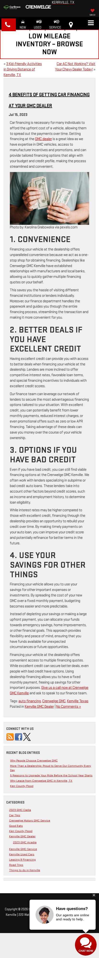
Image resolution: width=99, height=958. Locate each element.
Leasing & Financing (22, 860)
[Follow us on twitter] (27, 737)
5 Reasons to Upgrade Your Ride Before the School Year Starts (51, 775)
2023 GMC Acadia (25, 842)
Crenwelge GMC (54, 701)
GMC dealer (43, 139)
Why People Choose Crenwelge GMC (34, 760)
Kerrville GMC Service (23, 849)
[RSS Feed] (10, 737)
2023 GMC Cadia (20, 810)
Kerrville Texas (77, 701)
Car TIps (14, 815)
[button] (8, 24)
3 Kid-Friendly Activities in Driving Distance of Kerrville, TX (23, 69)
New (23, 27)
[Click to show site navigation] (90, 23)
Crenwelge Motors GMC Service (29, 820)
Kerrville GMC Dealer (39, 706)
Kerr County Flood (21, 786)
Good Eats (16, 826)
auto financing (30, 701)
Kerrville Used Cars (21, 854)
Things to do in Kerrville (24, 870)
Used (37, 27)
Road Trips (16, 865)
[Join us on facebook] (18, 737)
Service (55, 27)
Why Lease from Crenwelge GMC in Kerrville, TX (41, 781)
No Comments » (68, 706)
